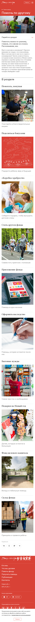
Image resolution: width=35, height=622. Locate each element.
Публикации (7, 577)
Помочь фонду (7, 9)
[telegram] (19, 545)
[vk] (4, 545)
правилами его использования (21, 615)
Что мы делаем (8, 568)
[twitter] (14, 545)
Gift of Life (5, 587)
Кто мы (5, 566)
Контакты (6, 580)
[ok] (9, 545)
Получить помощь (9, 574)
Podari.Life (5, 584)
